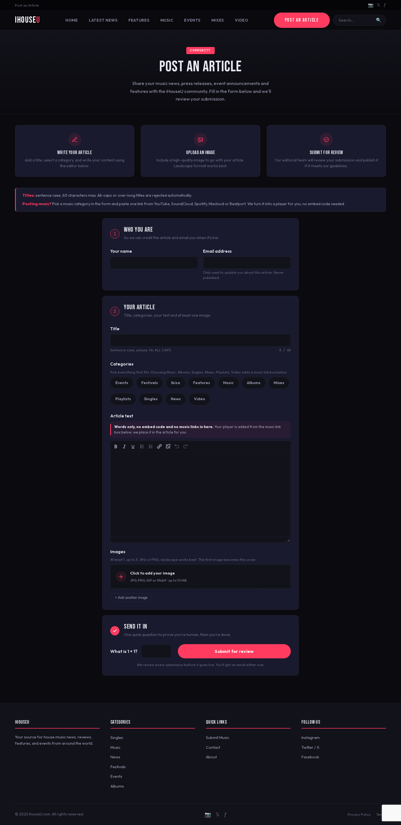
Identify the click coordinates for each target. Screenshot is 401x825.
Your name (121, 251)
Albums (117, 786)
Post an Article (27, 5)
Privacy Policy (359, 814)
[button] (115, 446)
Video (242, 20)
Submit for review (234, 651)
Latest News (103, 20)
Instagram (310, 737)
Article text (121, 416)
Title (114, 328)
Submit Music (217, 737)
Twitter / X (310, 747)
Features (138, 20)
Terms (381, 814)
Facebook (310, 757)
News (115, 757)
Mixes (217, 20)
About (211, 757)
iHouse (27, 20)
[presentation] (115, 446)
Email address (217, 251)
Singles (116, 737)
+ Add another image (131, 598)
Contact (213, 747)
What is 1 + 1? (123, 651)
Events (192, 20)
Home (71, 20)
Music (166, 20)
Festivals (118, 766)
